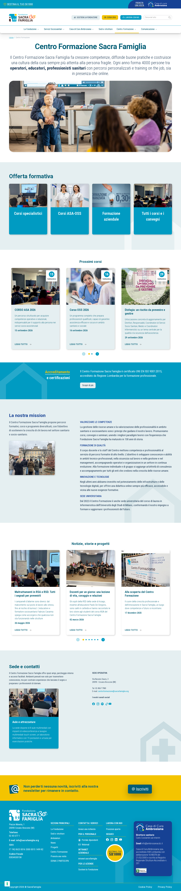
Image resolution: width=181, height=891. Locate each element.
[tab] (89, 354)
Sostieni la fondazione (86, 17)
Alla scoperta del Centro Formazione (139, 593)
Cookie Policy (145, 887)
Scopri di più (87, 385)
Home (11, 38)
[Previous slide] (83, 354)
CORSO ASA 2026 (25, 310)
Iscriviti (142, 789)
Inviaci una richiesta (86, 829)
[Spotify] (102, 704)
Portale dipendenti (90, 840)
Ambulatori (55, 838)
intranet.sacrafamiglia (87, 858)
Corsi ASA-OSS (69, 213)
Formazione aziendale (111, 216)
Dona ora (111, 17)
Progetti (54, 847)
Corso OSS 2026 (79, 310)
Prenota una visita (139, 4)
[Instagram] (98, 704)
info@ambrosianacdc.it (152, 843)
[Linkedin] (116, 839)
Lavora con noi (132, 17)
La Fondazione (57, 829)
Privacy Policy (165, 887)
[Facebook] (93, 704)
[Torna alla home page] (22, 18)
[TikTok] (107, 704)
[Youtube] (110, 704)
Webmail (85, 844)
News (53, 842)
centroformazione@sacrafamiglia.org (113, 691)
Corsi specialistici (28, 213)
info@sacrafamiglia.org (27, 840)
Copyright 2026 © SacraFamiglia (25, 887)
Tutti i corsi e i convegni (153, 216)
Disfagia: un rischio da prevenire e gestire (145, 311)
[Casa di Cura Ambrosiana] (157, 4)
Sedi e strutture (106, 29)
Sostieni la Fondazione (88, 869)
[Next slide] (97, 354)
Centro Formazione (59, 851)
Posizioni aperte (113, 829)
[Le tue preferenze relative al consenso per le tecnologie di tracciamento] (7, 883)
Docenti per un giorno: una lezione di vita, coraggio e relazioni (90, 593)
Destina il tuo (115, 853)
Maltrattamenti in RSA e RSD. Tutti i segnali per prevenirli (35, 593)
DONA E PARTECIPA (60, 861)
